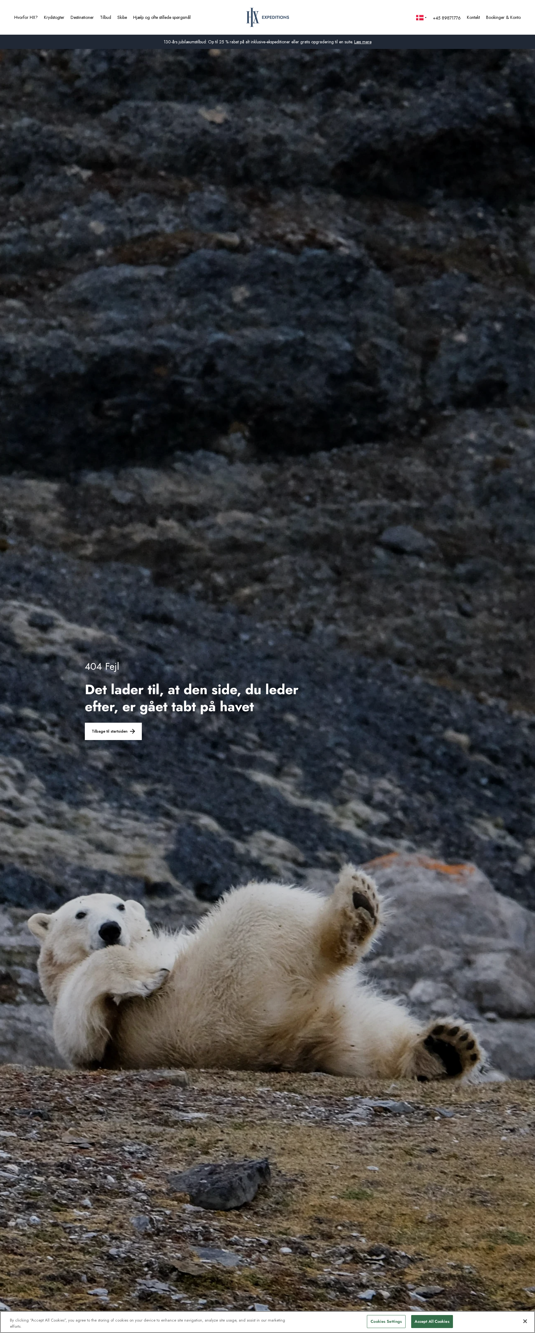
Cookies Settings (386, 1321)
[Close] (525, 1321)
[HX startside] (267, 17)
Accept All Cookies (432, 1321)
